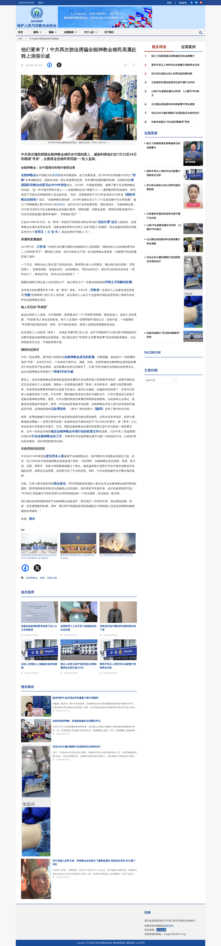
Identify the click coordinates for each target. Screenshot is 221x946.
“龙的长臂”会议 (107, 222)
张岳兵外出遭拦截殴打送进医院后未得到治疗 (77, 746)
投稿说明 (168, 925)
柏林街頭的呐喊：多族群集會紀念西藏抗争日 (77, 720)
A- (134, 64)
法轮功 (61, 204)
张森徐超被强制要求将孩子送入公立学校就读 (39, 627)
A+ (126, 64)
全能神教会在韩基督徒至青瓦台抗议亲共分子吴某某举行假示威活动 (39, 556)
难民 (42, 577)
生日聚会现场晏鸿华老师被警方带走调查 (173, 104)
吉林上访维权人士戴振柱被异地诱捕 (39, 665)
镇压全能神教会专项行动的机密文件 (75, 431)
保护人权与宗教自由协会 (37, 25)
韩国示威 (52, 577)
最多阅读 (159, 47)
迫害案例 (188, 47)
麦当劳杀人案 (55, 456)
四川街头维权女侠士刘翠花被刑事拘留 (171, 73)
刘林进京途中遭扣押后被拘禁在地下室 (118, 627)
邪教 (28, 295)
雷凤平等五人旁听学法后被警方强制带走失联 (118, 665)
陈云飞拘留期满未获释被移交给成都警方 (173, 56)
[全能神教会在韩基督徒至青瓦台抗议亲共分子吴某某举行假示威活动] (39, 543)
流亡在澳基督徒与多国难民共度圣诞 (116, 555)
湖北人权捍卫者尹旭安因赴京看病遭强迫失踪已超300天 (78, 665)
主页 (20, 38)
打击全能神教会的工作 (47, 436)
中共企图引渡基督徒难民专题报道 (44, 38)
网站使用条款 (119, 942)
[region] (105, 16)
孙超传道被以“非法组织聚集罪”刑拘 (170, 121)
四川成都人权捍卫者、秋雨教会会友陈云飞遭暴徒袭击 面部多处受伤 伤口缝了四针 (94, 862)
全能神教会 (32, 577)
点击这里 (161, 929)
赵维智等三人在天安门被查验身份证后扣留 (78, 627)
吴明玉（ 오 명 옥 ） (48, 232)
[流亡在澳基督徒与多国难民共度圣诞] (117, 543)
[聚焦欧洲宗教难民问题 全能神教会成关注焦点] (78, 543)
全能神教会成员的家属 (79, 357)
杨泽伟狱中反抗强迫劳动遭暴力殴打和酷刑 (75, 697)
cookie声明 (140, 942)
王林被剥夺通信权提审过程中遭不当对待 (173, 82)
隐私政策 (130, 942)
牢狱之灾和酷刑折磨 (118, 282)
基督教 (56, 175)
